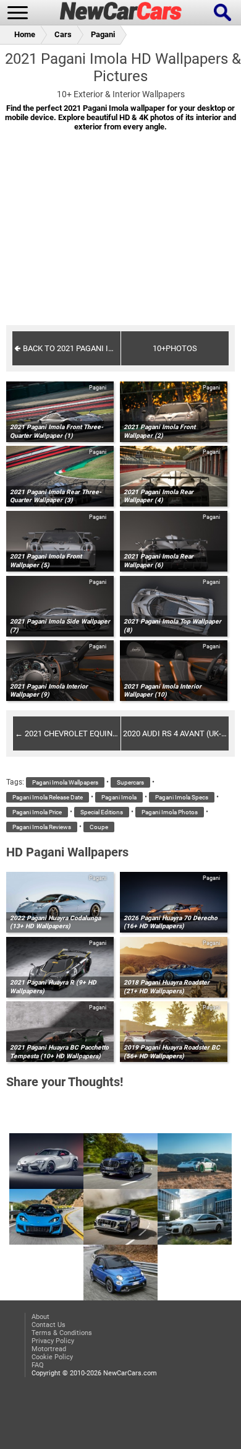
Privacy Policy (53, 1341)
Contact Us (49, 1325)
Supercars (130, 782)
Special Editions (101, 812)
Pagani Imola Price (37, 812)
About (40, 1317)
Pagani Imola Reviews (41, 827)
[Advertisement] (120, 236)
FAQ (38, 1365)
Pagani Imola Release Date (47, 797)
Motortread (49, 1349)
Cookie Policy (52, 1357)
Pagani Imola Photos (170, 812)
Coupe (99, 827)
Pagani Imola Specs (181, 797)
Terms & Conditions (62, 1333)
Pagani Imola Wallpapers (65, 782)
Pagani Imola (119, 797)
